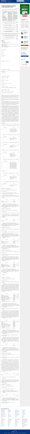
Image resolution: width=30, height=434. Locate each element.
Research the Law (10, 2)
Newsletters (20, 2)
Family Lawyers (2, 415)
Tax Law (16, 416)
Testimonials (23, 426)
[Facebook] (13, 431)
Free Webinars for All (24, 30)
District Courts (2, 424)
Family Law (9, 415)
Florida (8, 423)
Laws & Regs (17, 2)
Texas (8, 425)
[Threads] (15, 431)
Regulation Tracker (4, 3)
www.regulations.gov (8, 114)
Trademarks (16, 424)
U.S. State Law (10, 419)
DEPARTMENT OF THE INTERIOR (6, 42)
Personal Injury (9, 416)
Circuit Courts (2, 423)
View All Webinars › (25, 45)
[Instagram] (14, 431)
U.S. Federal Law (3, 419)
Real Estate (16, 415)
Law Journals (23, 414)
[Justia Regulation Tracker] (3, 0)
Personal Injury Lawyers (3, 416)
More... (1, 417)
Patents (16, 423)
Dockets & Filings (3, 425)
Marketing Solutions (24, 2)
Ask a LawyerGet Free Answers (24, 53)
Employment (23, 416)
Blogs (22, 415)
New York (9, 424)
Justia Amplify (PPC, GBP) (25, 424)
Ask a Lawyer (5, 2)
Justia (1, 3)
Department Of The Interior (8, 3)
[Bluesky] (16, 431)
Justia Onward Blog (24, 425)
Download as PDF (17, 8)
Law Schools (13, 2)
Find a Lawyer (2, 2)
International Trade (17, 414)
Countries (16, 425)
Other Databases (17, 419)
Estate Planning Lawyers (3, 414)
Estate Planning (9, 414)
